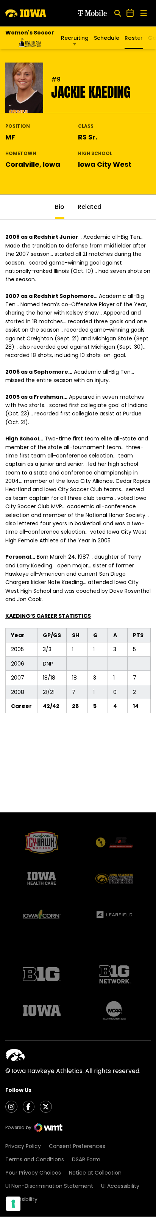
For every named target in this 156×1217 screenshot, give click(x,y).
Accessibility (21, 1199)
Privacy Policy (23, 1146)
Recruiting (75, 38)
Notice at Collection (95, 1172)
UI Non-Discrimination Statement (49, 1186)
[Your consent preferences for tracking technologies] (13, 1204)
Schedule (106, 38)
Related (89, 206)
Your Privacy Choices (33, 1172)
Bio (59, 206)
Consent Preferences (77, 1146)
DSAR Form (86, 1159)
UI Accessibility (120, 1186)
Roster (134, 38)
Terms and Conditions (34, 1159)
